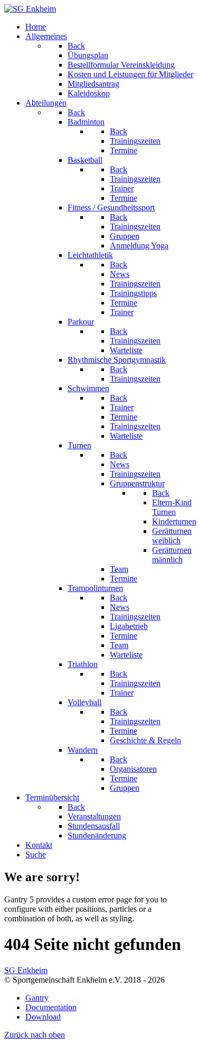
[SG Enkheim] (30, 8)
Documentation (51, 1007)
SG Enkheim (26, 970)
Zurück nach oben (34, 1034)
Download (43, 1016)
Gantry (37, 997)
